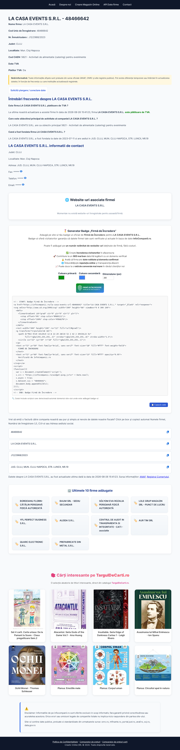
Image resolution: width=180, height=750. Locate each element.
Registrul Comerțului (158, 476)
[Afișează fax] (21, 171)
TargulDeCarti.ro (120, 583)
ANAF (143, 476)
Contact (127, 4)
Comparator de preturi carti (114, 742)
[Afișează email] (23, 184)
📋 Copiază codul (158, 405)
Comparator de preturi (90, 742)
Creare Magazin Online (87, 4)
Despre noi (65, 4)
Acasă (52, 4)
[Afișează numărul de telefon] (25, 178)
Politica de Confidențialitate (65, 742)
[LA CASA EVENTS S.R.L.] (90, 291)
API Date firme (111, 4)
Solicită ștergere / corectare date (28, 90)
